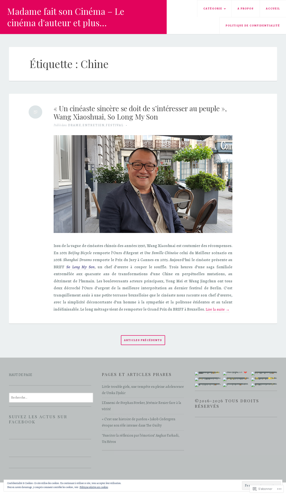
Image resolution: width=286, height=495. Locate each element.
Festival (115, 125)
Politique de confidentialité (253, 25)
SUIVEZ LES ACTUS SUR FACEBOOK (38, 419)
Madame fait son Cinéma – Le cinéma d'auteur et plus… (65, 16)
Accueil (273, 8)
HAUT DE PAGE (20, 374)
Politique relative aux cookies (94, 487)
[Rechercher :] (51, 397)
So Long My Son (80, 267)
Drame (74, 125)
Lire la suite (218, 309)
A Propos (246, 8)
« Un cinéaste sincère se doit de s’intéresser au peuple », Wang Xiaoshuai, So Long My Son (140, 112)
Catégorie (212, 8)
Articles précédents (143, 340)
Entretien (93, 125)
